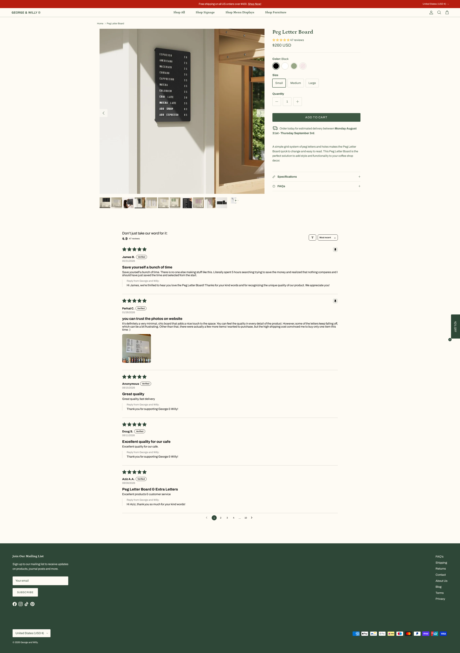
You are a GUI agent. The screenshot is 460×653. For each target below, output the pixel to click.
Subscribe (25, 592)
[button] (281, 40)
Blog (438, 586)
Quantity (278, 93)
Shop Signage (205, 12)
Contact (441, 574)
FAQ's (439, 556)
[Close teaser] (450, 339)
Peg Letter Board (115, 23)
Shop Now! (254, 4)
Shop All (179, 12)
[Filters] (312, 237)
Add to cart (316, 117)
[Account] (430, 12)
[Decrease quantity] (276, 101)
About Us (441, 580)
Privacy (440, 598)
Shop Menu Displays (240, 12)
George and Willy (29, 642)
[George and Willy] (26, 13)
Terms (440, 592)
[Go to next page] (253, 517)
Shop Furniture (275, 12)
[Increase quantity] (297, 101)
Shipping (441, 562)
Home (100, 23)
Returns (441, 568)
